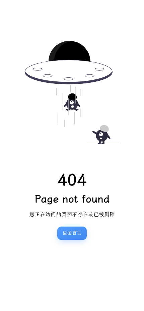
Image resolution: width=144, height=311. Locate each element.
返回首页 (72, 233)
